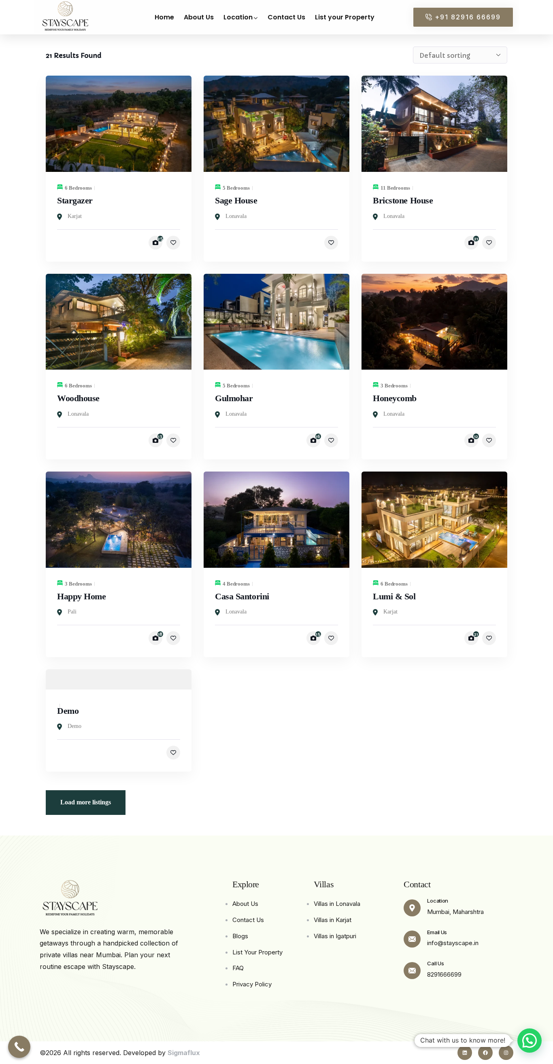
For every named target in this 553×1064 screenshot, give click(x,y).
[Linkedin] (464, 1052)
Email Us (437, 932)
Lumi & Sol (394, 596)
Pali (72, 612)
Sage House (236, 200)
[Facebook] (485, 1052)
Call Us (435, 963)
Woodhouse (78, 398)
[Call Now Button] (19, 1047)
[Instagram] (506, 1052)
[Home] (70, 899)
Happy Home (81, 596)
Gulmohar (234, 398)
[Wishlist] (173, 243)
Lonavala (236, 216)
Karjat (75, 216)
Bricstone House (403, 200)
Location (437, 900)
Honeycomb (395, 398)
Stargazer (75, 200)
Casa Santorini (242, 596)
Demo (68, 711)
